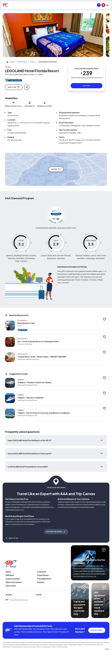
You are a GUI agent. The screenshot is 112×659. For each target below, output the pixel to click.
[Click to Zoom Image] (53, 35)
